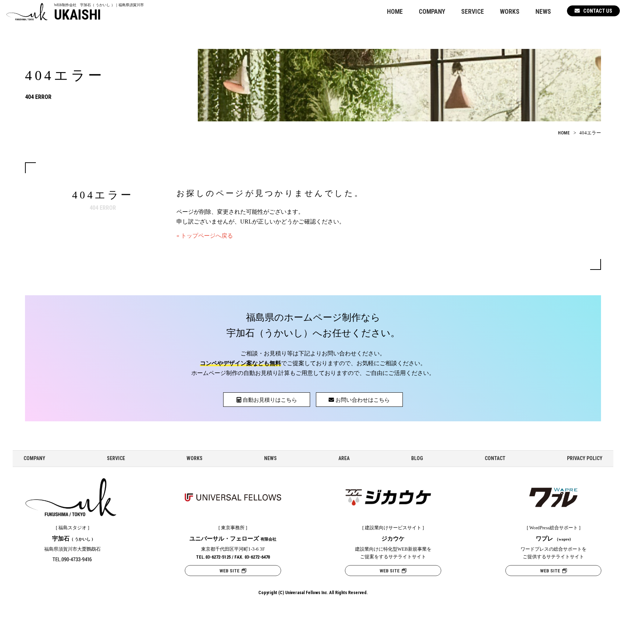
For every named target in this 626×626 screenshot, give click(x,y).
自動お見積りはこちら (269, 400)
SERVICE (472, 11)
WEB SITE (231, 570)
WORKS (509, 11)
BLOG (417, 458)
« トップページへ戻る (204, 236)
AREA (344, 458)
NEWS (543, 11)
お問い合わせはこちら (362, 400)
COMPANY (432, 11)
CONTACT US (597, 11)
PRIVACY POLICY (584, 458)
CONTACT (495, 458)
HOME (395, 11)
